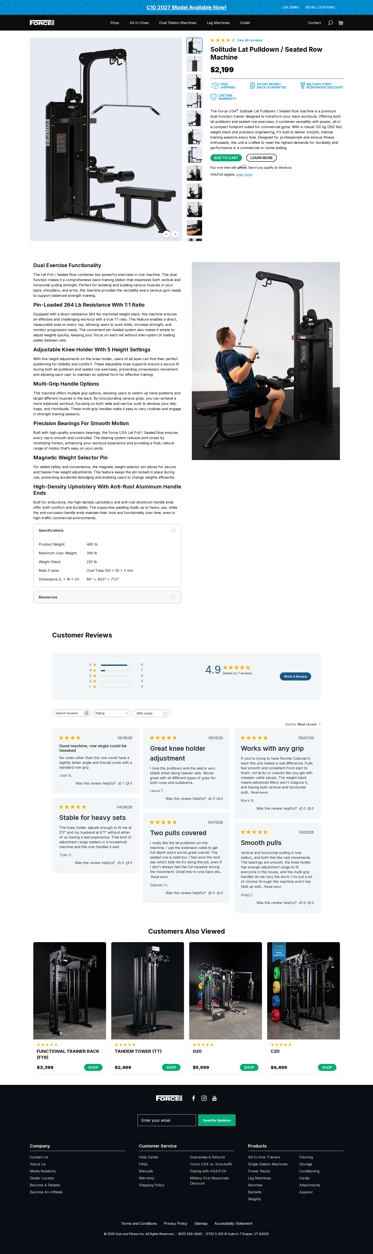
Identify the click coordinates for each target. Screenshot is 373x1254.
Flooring (306, 1157)
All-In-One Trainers (264, 1157)
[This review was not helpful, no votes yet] (127, 783)
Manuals (146, 1171)
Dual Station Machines (177, 23)
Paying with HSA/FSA (208, 1171)
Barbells (255, 1192)
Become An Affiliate (46, 1192)
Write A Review (295, 676)
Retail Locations (320, 7)
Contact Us (39, 1157)
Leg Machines (218, 23)
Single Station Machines (268, 1164)
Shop (114, 23)
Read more (259, 792)
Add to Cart (226, 158)
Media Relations (43, 1171)
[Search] (330, 23)
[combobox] (111, 713)
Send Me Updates (217, 1120)
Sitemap (201, 1223)
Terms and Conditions (139, 1223)
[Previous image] (166, 234)
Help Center (149, 1157)
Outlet (245, 23)
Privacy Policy (175, 1223)
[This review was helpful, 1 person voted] (120, 783)
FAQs (143, 1164)
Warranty (146, 1178)
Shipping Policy (151, 1185)
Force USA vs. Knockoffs (211, 1164)
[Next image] (175, 234)
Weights (254, 1199)
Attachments (309, 1185)
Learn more (244, 174)
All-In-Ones (139, 23)
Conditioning (309, 1171)
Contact (314, 23)
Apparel (305, 1192)
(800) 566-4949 (190, 1234)
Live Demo (290, 7)
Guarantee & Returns (207, 1157)
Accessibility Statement (233, 1223)
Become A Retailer (45, 1185)
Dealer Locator (42, 1178)
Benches (255, 1185)
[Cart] (340, 23)
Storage (305, 1164)
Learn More (261, 158)
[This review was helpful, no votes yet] (210, 798)
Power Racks (259, 1171)
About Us (38, 1164)
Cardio (304, 1178)
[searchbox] (67, 713)
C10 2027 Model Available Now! (186, 7)
